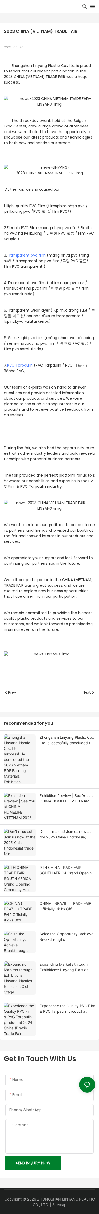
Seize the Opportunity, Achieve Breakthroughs (66, 937)
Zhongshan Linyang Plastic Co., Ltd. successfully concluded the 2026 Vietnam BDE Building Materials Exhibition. (67, 740)
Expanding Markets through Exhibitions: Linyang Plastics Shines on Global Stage (64, 967)
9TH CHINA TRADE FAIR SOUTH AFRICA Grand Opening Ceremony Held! (67, 870)
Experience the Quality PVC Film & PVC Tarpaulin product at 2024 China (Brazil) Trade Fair (67, 1008)
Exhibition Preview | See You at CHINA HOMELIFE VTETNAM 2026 (66, 798)
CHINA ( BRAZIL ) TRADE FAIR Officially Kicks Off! (65, 906)
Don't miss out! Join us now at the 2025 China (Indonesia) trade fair (65, 834)
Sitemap (59, 1204)
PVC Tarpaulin (20, 365)
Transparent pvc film (26, 255)
